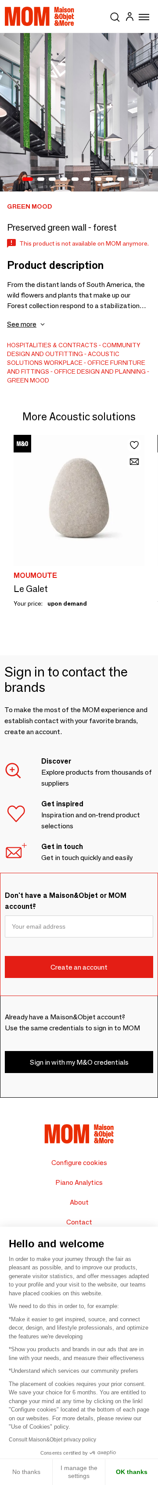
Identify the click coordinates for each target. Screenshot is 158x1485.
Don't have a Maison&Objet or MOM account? (65, 901)
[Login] (129, 18)
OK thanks (131, 1471)
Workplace (63, 363)
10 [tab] (132, 179)
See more (21, 324)
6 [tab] (86, 179)
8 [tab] (109, 179)
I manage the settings (79, 1471)
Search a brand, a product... (115, 15)
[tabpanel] (79, 112)
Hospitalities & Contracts (52, 345)
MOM (39, 16)
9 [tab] (120, 179)
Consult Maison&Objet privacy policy (52, 1440)
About (79, 1202)
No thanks (26, 1471)
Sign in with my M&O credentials (79, 1062)
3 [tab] (52, 179)
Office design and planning (100, 371)
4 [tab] (63, 179)
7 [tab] (97, 179)
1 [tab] (27, 179)
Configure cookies (79, 1162)
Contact (79, 1222)
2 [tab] (40, 179)
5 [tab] (75, 179)
